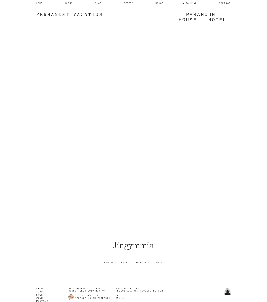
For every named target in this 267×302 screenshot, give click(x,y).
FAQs (39, 294)
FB (117, 295)
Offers (128, 3)
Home (39, 3)
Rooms (69, 3)
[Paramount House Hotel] (202, 17)
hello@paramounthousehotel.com (139, 291)
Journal (191, 3)
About (40, 288)
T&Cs (39, 297)
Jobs (39, 291)
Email (159, 263)
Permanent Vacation (69, 14)
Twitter (127, 263)
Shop (98, 3)
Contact (225, 3)
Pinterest (143, 263)
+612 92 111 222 (127, 288)
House (159, 3)
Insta (120, 298)
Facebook (110, 263)
